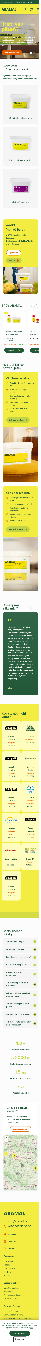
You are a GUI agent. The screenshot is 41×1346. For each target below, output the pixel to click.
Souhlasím (20, 1333)
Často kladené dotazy (12, 1289)
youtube (11, 1242)
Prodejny (7, 1266)
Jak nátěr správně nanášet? (18, 1009)
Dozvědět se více (11, 53)
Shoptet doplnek (32, 1183)
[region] (19, 1156)
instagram (12, 1236)
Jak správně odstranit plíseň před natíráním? (18, 989)
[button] (31, 53)
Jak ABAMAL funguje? (15, 933)
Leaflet (20, 1183)
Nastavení (19, 1339)
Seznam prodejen (19, 1123)
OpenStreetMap (26, 1183)
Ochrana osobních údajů (13, 1309)
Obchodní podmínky (12, 1306)
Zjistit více (13, 253)
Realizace (8, 1259)
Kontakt (7, 1270)
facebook (12, 1229)
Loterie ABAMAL (10, 1293)
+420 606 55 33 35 (25, 2)
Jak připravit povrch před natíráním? (17, 978)
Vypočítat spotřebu (11, 1282)
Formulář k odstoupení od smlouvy (17, 1313)
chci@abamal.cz (9, 2)
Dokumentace (9, 1263)
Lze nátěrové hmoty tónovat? (14, 950)
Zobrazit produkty (17, 420)
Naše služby (9, 1286)
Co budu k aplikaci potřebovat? (14, 968)
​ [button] (36, 608)
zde (31, 1328)
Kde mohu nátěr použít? (16, 959)
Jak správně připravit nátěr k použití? (17, 999)
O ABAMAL (8, 1256)
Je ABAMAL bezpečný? (16, 941)
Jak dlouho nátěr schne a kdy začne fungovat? (17, 1017)
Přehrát (12, 260)
